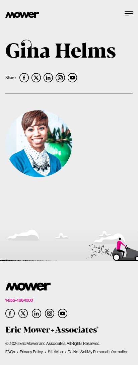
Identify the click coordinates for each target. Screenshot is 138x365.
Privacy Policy (31, 351)
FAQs (10, 351)
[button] (129, 16)
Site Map (55, 351)
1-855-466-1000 (19, 300)
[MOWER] (22, 15)
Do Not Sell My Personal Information (98, 351)
